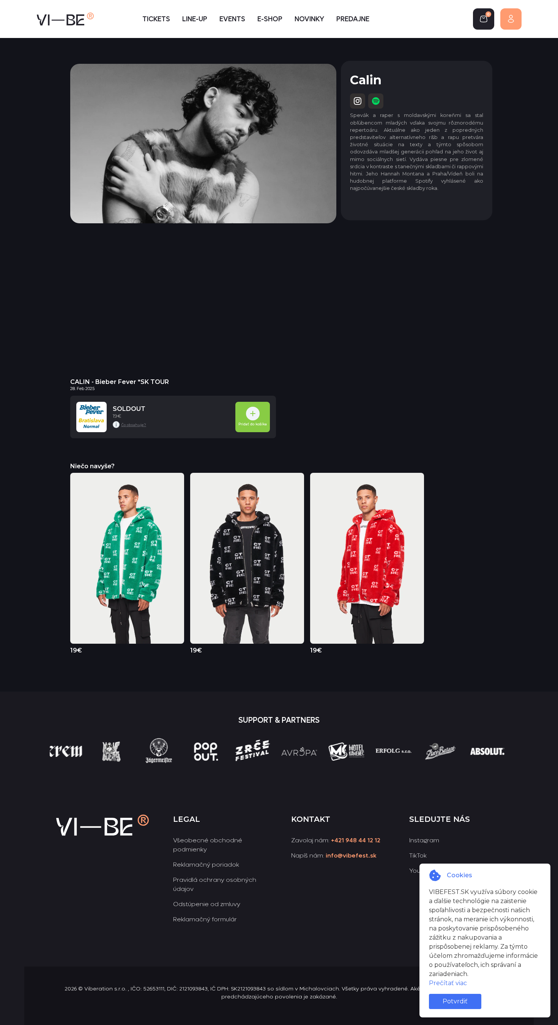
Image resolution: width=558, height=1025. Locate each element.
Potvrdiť (455, 1001)
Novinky (309, 19)
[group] (68, 765)
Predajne (352, 19)
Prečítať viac (448, 983)
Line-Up (194, 19)
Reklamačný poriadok (206, 865)
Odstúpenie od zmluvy (206, 904)
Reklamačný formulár (205, 919)
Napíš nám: (334, 855)
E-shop (269, 19)
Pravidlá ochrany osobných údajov (214, 884)
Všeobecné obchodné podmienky (207, 844)
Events (232, 19)
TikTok (418, 855)
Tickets (156, 19)
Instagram (424, 840)
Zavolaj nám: (335, 840)
